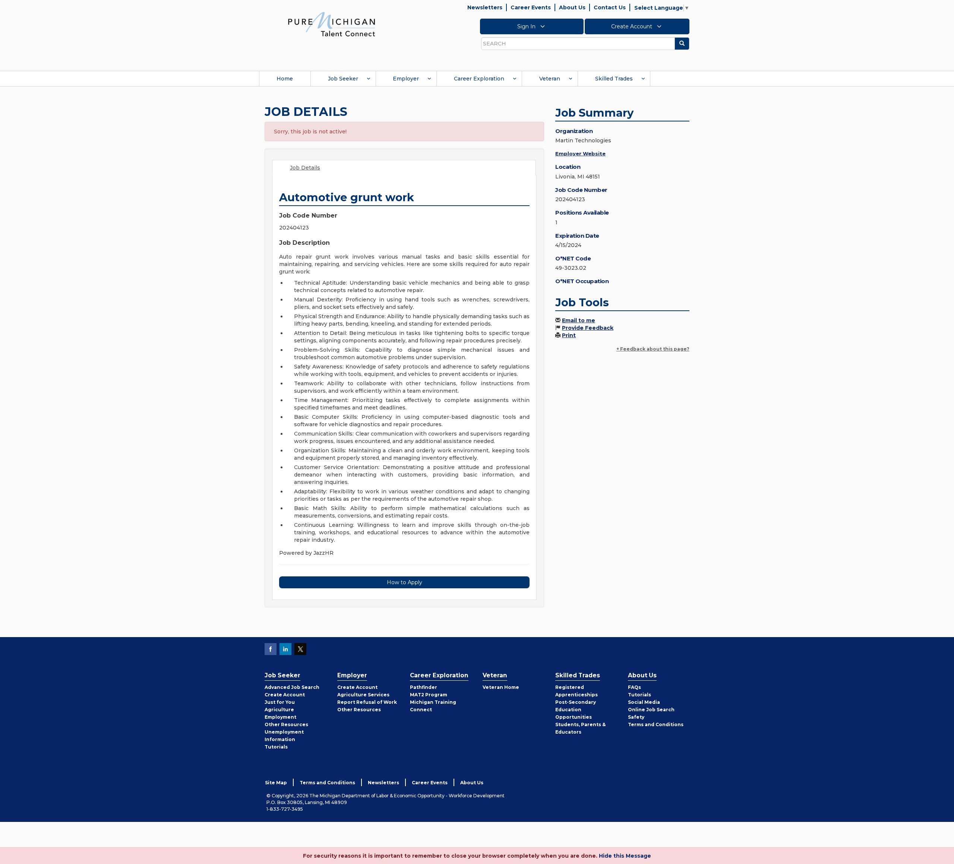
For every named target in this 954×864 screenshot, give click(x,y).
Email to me (578, 320)
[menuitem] (284, 78)
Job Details (305, 167)
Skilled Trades (614, 78)
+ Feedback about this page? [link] (652, 349)
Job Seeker (343, 78)
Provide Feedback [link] (587, 328)
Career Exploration (479, 78)
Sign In (527, 26)
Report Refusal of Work (367, 702)
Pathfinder (423, 687)
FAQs (634, 687)
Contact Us (610, 7)
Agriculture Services (363, 694)
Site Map (276, 782)
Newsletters (484, 7)
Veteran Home (501, 687)
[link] (331, 23)
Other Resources (286, 724)
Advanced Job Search (292, 687)
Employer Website (580, 153)
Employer (406, 78)
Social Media (644, 702)
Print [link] (569, 335)
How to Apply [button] (404, 582)
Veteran (549, 78)
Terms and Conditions (655, 724)
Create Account (632, 26)
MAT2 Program (428, 694)
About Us (572, 7)
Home (285, 78)
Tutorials (276, 747)
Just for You (280, 702)
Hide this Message (625, 855)
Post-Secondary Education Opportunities (575, 709)
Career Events (531, 7)
